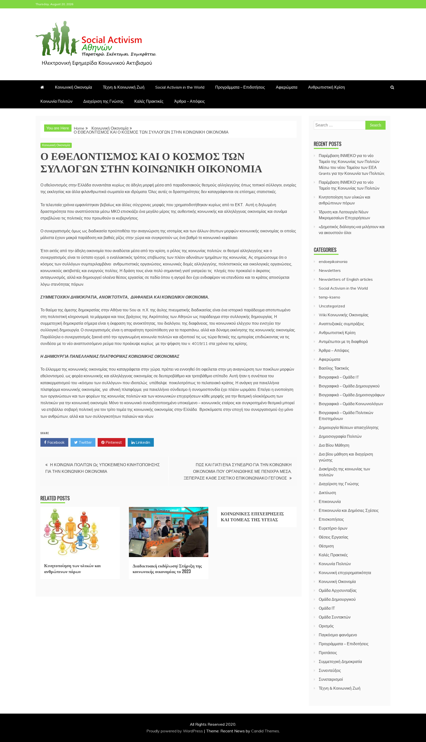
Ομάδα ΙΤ (327, 608)
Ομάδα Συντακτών (335, 617)
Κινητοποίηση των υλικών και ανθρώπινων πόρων (72, 568)
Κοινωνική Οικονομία (73, 87)
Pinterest (113, 442)
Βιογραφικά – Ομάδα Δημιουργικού (349, 385)
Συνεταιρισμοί (331, 679)
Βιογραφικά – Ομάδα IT (339, 377)
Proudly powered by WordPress (175, 730)
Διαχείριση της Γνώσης (103, 101)
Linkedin (142, 442)
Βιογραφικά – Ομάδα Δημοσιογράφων (352, 394)
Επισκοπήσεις (331, 519)
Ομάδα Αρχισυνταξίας (338, 590)
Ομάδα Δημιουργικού (337, 599)
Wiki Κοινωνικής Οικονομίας (344, 314)
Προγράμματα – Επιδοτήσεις (240, 87)
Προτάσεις (328, 652)
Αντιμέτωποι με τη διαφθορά (343, 341)
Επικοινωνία (330, 501)
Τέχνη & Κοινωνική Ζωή (123, 87)
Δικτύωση (327, 492)
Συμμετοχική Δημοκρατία (340, 661)
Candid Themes (265, 730)
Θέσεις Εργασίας (333, 537)
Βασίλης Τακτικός (334, 368)
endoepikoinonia (333, 261)
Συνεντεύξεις (330, 670)
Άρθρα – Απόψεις (189, 101)
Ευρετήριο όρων (333, 528)
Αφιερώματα (286, 87)
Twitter (85, 442)
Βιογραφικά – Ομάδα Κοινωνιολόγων (351, 403)
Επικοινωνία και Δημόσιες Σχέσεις (349, 510)
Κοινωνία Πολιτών (56, 101)
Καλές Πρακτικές (148, 101)
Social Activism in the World (179, 87)
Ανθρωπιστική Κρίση (326, 87)
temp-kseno (329, 297)
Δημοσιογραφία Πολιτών (340, 436)
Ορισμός (326, 625)
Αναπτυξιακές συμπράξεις (341, 323)
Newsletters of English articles (346, 279)
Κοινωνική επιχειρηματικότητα (345, 572)
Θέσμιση (326, 545)
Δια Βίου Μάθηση (334, 445)
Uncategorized (332, 305)
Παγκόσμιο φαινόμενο (338, 634)
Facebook (55, 442)
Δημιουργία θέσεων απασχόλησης (349, 427)
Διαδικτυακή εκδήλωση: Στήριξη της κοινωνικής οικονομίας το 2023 (167, 568)
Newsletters (330, 270)
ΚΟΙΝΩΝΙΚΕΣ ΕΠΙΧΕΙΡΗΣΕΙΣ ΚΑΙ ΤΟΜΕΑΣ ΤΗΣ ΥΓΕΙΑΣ (252, 516)
